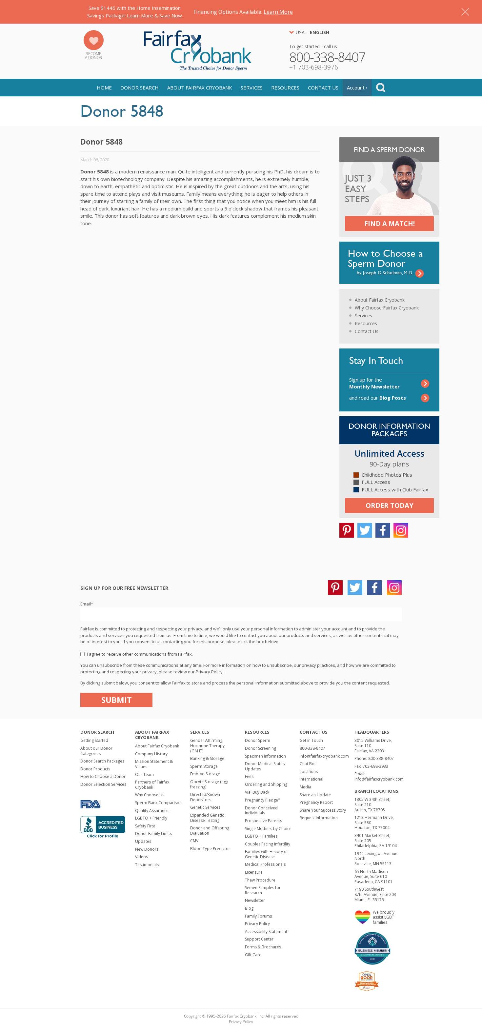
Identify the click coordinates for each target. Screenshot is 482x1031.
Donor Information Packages (389, 430)
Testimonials (147, 864)
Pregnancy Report (316, 802)
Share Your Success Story (323, 810)
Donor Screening (260, 748)
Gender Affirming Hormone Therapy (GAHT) (207, 745)
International (311, 779)
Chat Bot (308, 763)
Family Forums (258, 916)
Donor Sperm (257, 740)
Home (104, 87)
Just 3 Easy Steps (358, 189)
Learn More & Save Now (154, 15)
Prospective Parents (263, 820)
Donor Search (139, 87)
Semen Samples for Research (263, 890)
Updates (143, 841)
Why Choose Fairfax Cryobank (387, 308)
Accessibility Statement (266, 931)
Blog (249, 908)
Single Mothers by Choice (268, 828)
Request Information (319, 818)
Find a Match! (389, 223)
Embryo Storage (205, 774)
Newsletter (255, 900)
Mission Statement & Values (154, 764)
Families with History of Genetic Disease (266, 854)
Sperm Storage (204, 766)
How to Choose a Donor (103, 776)
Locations (309, 771)
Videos (141, 857)
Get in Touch (311, 740)
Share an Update (315, 795)
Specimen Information (265, 756)
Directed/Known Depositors (205, 797)
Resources (285, 87)
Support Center (259, 939)
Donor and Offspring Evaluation (209, 830)
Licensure (254, 872)
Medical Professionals (265, 864)
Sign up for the (374, 383)
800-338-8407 (312, 748)
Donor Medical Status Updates (265, 766)
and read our (377, 397)
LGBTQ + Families (261, 836)
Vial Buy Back (257, 792)
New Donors (146, 849)
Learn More (278, 11)
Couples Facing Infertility (267, 844)
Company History (151, 754)
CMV (194, 840)
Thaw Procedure (260, 880)
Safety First (145, 826)
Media (305, 787)
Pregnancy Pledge (262, 800)
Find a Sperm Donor (389, 150)
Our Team (144, 774)
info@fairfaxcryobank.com (324, 756)
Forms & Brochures (263, 947)
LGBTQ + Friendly (151, 818)
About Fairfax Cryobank (199, 87)
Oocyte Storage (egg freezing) (209, 784)
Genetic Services (205, 807)
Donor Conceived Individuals (261, 810)
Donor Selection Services (103, 784)
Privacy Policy (257, 923)
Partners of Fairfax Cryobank (152, 784)
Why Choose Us (149, 795)
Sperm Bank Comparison (158, 802)
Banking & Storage (207, 758)
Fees (249, 776)
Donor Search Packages (102, 761)
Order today (389, 505)
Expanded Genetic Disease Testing (207, 817)
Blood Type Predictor (210, 848)
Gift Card (253, 955)
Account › (357, 87)
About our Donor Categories (96, 750)
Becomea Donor (93, 55)
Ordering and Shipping (266, 784)
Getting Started (94, 740)
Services (252, 87)
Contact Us (323, 87)
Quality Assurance (152, 810)
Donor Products (95, 769)
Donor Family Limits (153, 833)
